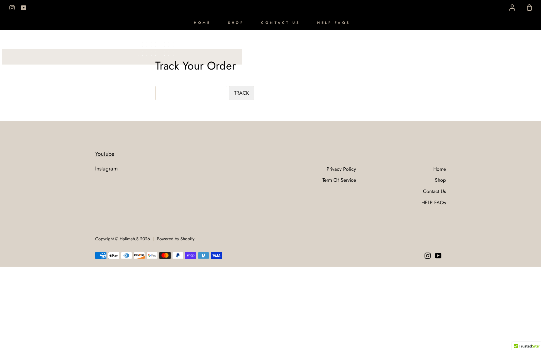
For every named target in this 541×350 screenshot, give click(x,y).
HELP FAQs (333, 22)
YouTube (104, 154)
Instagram (106, 169)
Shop (236, 22)
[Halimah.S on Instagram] (428, 256)
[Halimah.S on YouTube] (438, 256)
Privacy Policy (341, 169)
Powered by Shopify (175, 239)
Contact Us (280, 22)
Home (202, 22)
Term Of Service (339, 180)
